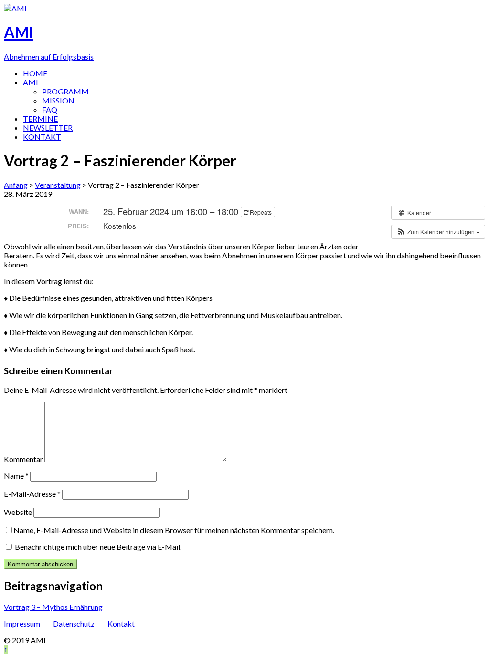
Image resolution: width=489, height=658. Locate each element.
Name (16, 475)
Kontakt (121, 623)
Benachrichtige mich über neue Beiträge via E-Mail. (98, 546)
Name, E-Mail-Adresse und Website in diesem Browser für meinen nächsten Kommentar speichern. (173, 530)
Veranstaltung (58, 184)
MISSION (58, 100)
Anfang (16, 184)
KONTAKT (42, 136)
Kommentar (23, 458)
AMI (30, 82)
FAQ (49, 109)
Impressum (22, 623)
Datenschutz (74, 623)
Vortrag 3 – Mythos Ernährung (53, 606)
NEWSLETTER (48, 127)
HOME (35, 73)
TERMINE (40, 118)
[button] (438, 231)
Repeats (260, 212)
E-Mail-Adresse (32, 493)
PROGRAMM (65, 91)
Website (18, 511)
